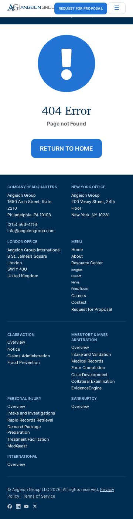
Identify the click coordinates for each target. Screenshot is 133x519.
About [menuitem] (77, 256)
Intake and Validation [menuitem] (91, 354)
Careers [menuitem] (78, 295)
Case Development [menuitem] (89, 374)
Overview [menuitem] (16, 342)
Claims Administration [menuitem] (28, 355)
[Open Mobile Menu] (117, 8)
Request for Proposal (81, 8)
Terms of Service (39, 496)
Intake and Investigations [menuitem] (31, 413)
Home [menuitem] (77, 249)
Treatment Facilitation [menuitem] (28, 439)
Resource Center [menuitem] (87, 262)
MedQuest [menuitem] (17, 445)
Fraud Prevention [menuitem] (23, 362)
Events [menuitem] (76, 276)
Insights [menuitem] (76, 270)
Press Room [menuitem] (79, 289)
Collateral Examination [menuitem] (93, 381)
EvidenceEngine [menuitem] (86, 388)
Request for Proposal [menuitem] (91, 309)
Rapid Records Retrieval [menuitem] (30, 420)
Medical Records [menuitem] (87, 361)
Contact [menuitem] (78, 302)
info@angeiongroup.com (31, 230)
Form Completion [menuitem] (88, 367)
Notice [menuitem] (13, 349)
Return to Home (66, 148)
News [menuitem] (75, 282)
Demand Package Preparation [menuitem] (24, 429)
